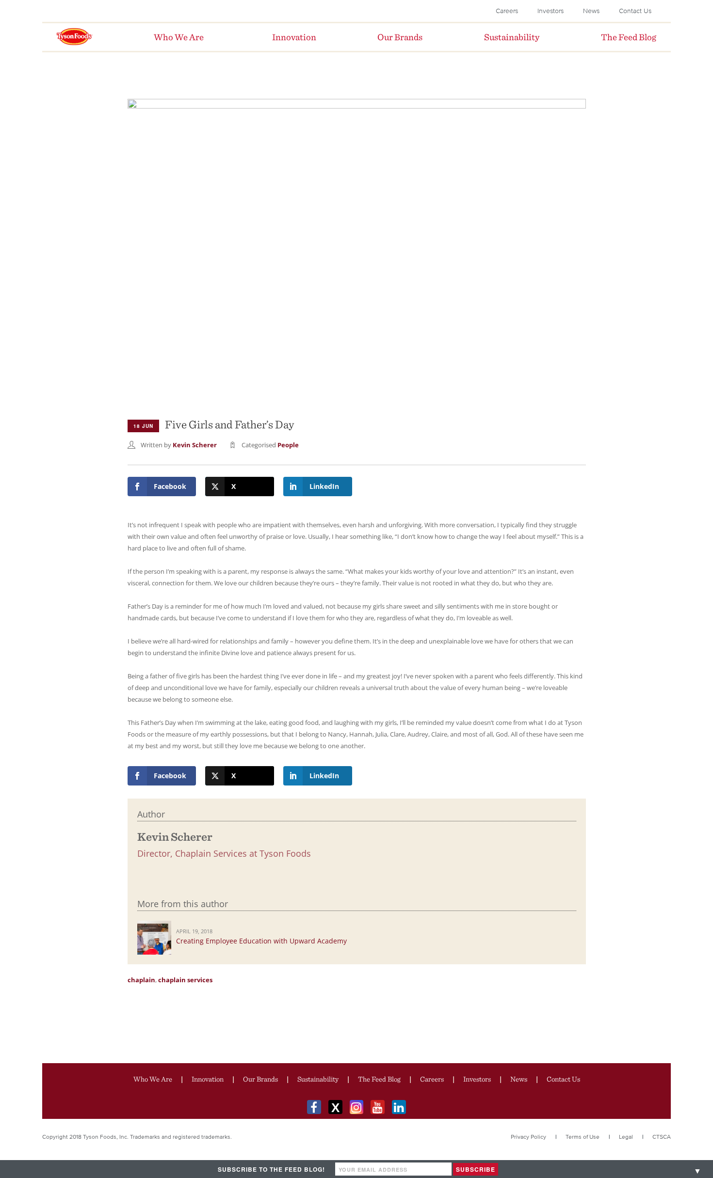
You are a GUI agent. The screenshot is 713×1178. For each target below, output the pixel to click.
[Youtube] (378, 1107)
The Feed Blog (379, 1079)
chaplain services (185, 979)
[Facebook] (314, 1107)
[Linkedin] (399, 1107)
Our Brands (260, 1079)
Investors (550, 11)
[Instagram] (357, 1107)
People (288, 444)
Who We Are (152, 1079)
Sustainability (318, 1079)
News (591, 11)
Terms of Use (583, 1136)
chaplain (141, 979)
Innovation (208, 1079)
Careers (507, 11)
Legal (626, 1136)
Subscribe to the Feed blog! (271, 1169)
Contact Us (635, 11)
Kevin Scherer (195, 444)
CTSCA (661, 1136)
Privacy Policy (528, 1136)
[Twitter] (335, 1107)
